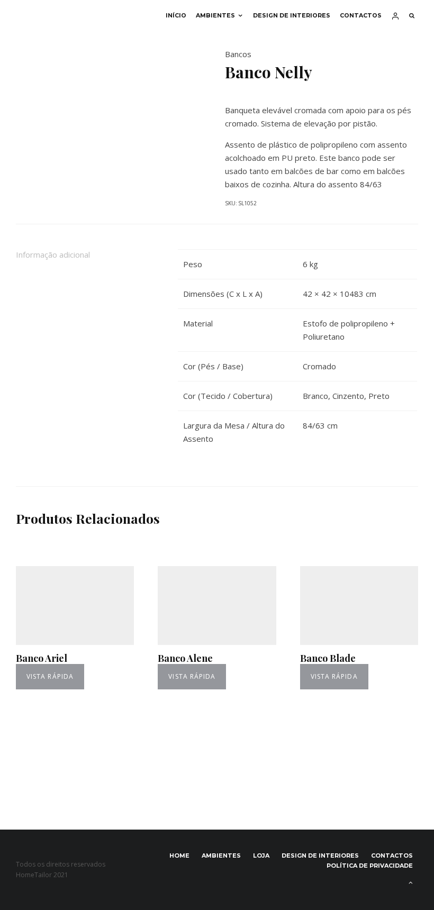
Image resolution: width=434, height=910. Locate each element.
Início (176, 15)
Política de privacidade (370, 865)
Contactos (361, 15)
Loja (261, 855)
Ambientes (215, 15)
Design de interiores (291, 15)
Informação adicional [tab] (53, 254)
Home (179, 855)
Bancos (238, 54)
